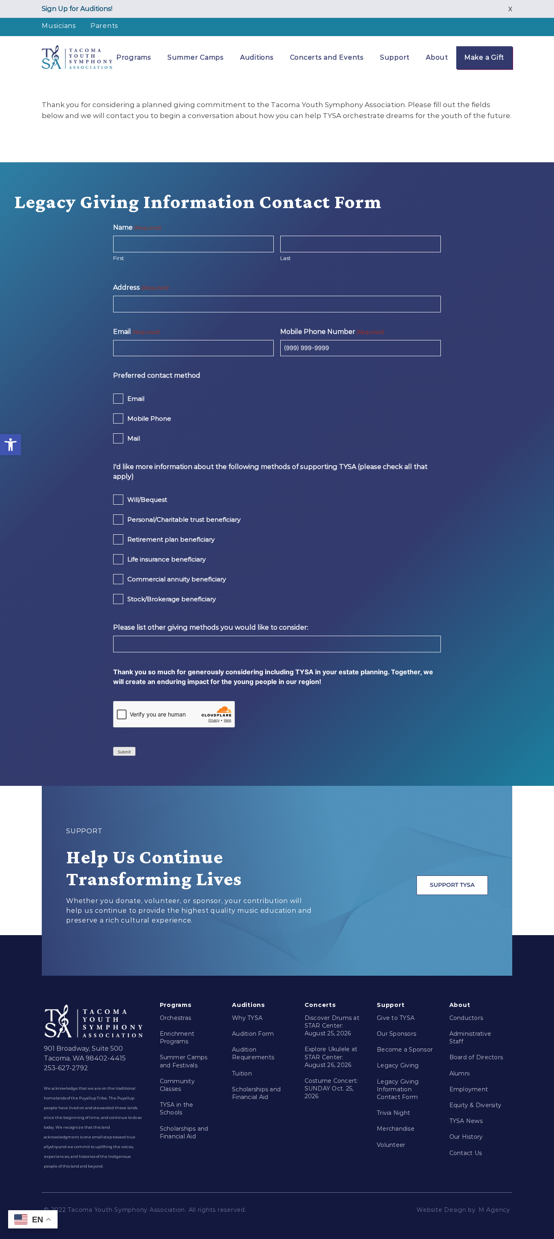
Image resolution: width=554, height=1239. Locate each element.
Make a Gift (484, 57)
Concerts (320, 1005)
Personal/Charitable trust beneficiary (183, 519)
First (118, 258)
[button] (10, 444)
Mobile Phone (149, 418)
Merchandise (395, 1128)
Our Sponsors (396, 1033)
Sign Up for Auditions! (77, 9)
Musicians (59, 26)
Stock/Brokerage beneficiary (171, 599)
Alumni (459, 1073)
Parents (104, 26)
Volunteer (391, 1145)
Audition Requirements (253, 1053)
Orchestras (175, 1018)
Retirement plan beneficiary (171, 539)
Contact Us (465, 1153)
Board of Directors (476, 1057)
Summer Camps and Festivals (184, 1061)
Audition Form (253, 1033)
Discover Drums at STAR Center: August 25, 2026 (332, 1025)
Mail (133, 438)
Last (285, 258)
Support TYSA (452, 884)
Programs (133, 57)
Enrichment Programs (177, 1037)
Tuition (242, 1073)
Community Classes (177, 1085)
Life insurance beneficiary (166, 559)
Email (135, 398)
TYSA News (466, 1121)
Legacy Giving (398, 1065)
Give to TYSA (395, 1018)
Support (395, 57)
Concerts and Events (327, 57)
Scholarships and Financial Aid (184, 1132)
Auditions (257, 57)
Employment (468, 1089)
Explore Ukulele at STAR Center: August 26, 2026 (331, 1056)
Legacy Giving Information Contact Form (398, 1089)
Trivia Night (393, 1112)
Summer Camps (195, 57)
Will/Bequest (147, 499)
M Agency (494, 1209)
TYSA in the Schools (176, 1108)
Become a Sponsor (405, 1049)
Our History (466, 1136)
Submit (124, 751)
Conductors (466, 1018)
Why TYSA (247, 1018)
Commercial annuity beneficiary (176, 579)
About (437, 57)
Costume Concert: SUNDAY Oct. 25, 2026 (331, 1088)
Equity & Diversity (475, 1105)
